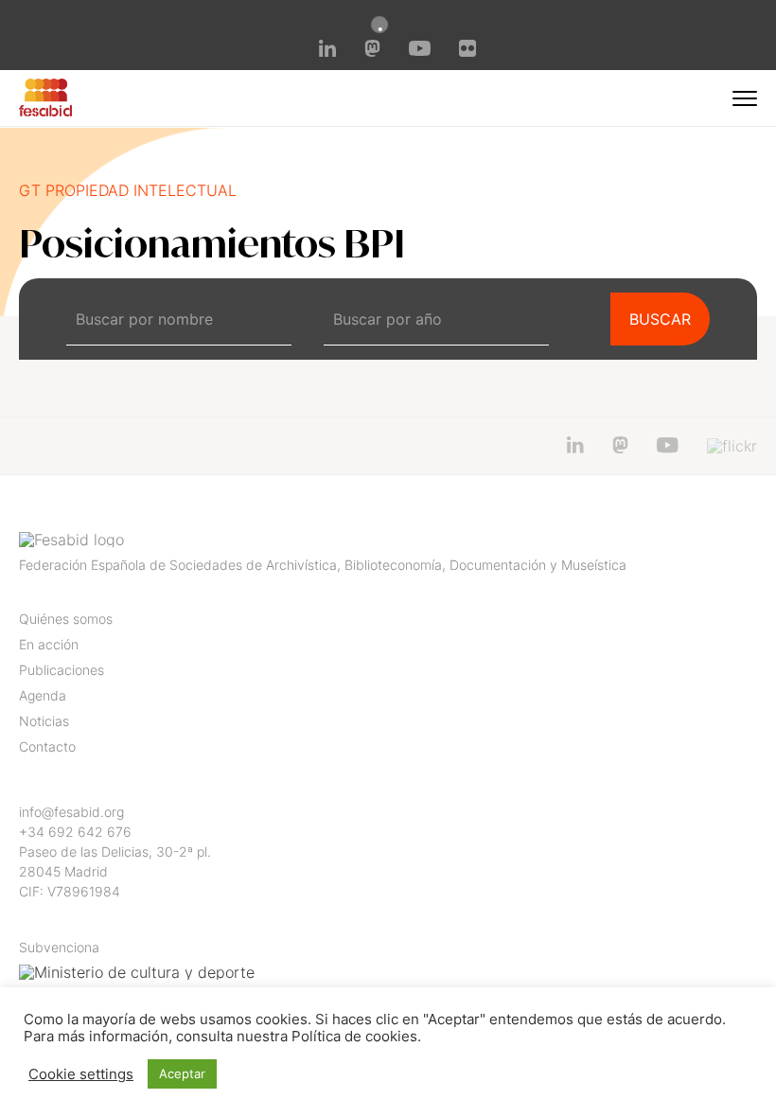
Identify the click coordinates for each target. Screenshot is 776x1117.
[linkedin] (327, 51)
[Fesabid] (45, 110)
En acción (49, 644)
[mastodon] (372, 51)
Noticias (44, 721)
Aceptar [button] (182, 1073)
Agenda (42, 695)
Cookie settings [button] (80, 1074)
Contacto (47, 746)
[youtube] (419, 50)
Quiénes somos (66, 619)
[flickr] (467, 51)
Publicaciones (61, 670)
